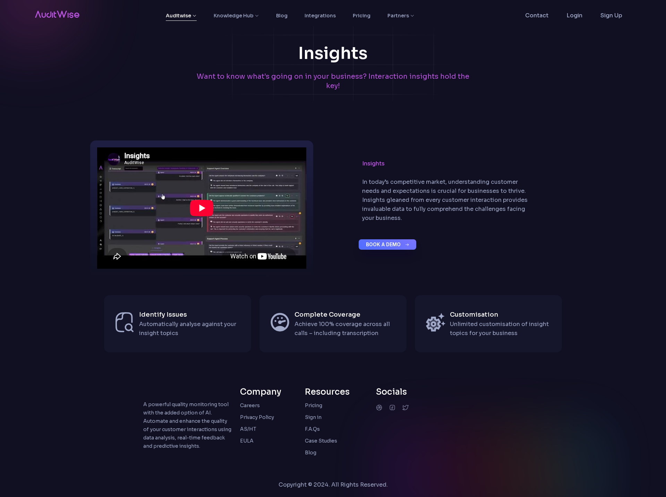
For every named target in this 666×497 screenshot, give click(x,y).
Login (574, 15)
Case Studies (321, 441)
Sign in (313, 417)
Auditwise (178, 15)
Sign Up (611, 15)
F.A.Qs (312, 429)
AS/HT (248, 429)
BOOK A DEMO (384, 244)
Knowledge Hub (234, 15)
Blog (282, 15)
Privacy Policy (257, 417)
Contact (536, 15)
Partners (398, 15)
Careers (250, 405)
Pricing (361, 15)
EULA (247, 441)
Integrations (320, 15)
